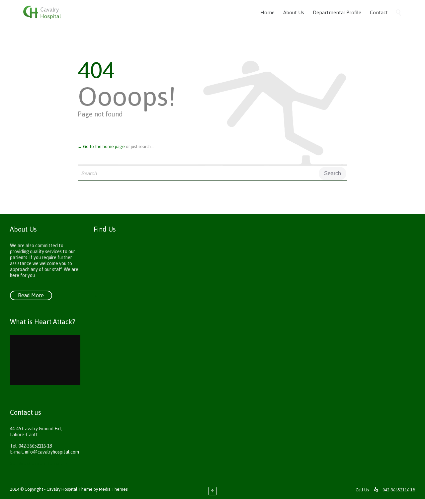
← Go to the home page (101, 146)
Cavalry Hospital (62, 489)
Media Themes (113, 489)
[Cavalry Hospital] (42, 12)
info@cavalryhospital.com (52, 452)
